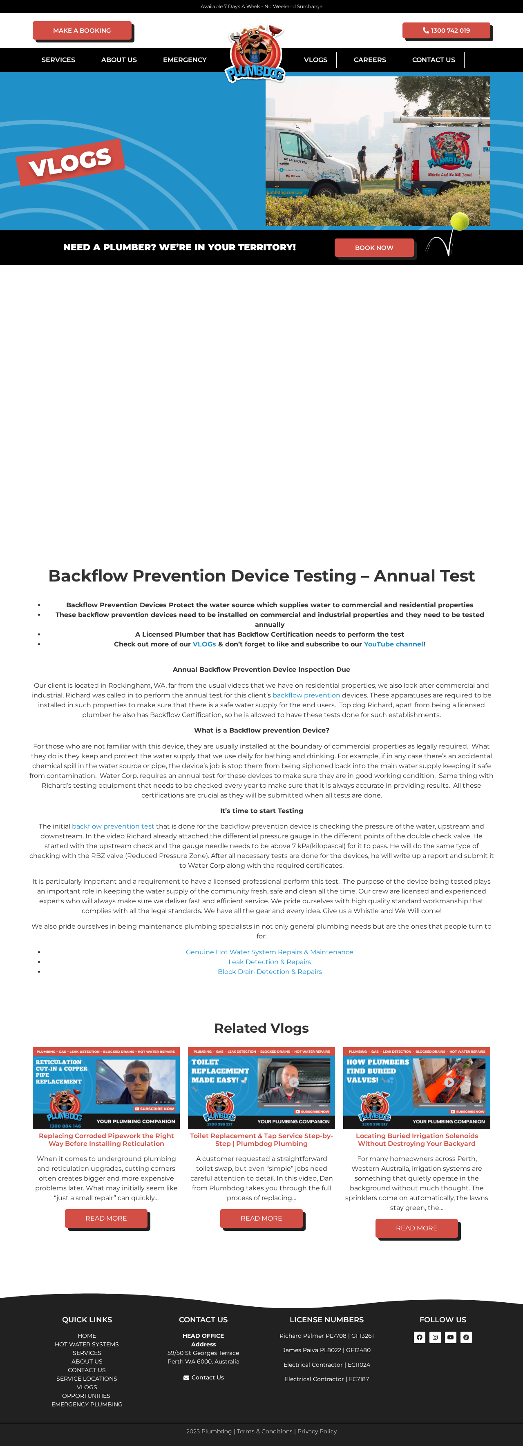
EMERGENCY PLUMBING (87, 1404)
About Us (119, 60)
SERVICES (87, 1353)
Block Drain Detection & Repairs (270, 972)
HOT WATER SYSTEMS (87, 1344)
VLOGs (204, 644)
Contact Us (433, 60)
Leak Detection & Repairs (269, 962)
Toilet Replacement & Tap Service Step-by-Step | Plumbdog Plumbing (261, 1139)
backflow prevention (306, 695)
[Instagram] (435, 1337)
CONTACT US (87, 1370)
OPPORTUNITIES (87, 1395)
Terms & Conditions (265, 1431)
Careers (370, 60)
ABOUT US (87, 1361)
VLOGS (315, 60)
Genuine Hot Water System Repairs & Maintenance (269, 952)
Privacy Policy (317, 1431)
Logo (255, 54)
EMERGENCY (185, 60)
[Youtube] (450, 1337)
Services (58, 60)
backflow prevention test (113, 826)
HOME (87, 1335)
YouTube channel (393, 644)
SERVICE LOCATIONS (86, 1378)
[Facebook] (419, 1337)
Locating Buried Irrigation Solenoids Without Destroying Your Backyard (417, 1139)
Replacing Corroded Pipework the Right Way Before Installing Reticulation (106, 1139)
